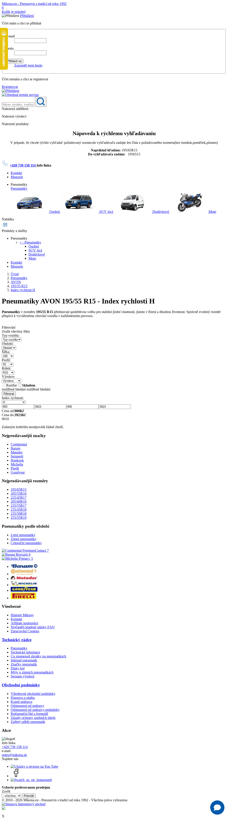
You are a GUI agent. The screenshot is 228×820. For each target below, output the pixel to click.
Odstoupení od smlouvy (27, 706)
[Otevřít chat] (217, 807)
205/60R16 (18, 501)
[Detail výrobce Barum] (24, 566)
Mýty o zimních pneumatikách (32, 672)
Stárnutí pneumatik (24, 660)
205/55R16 (18, 493)
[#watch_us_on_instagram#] (31, 780)
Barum (15, 448)
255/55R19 (18, 517)
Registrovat (10, 87)
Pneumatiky (19, 188)
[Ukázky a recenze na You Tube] (34, 766)
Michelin (17, 464)
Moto (212, 212)
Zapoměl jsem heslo (28, 65)
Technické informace (25, 652)
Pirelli (15, 468)
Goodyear (18, 472)
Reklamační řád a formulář (29, 714)
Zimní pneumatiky (24, 539)
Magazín (17, 177)
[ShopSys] (23, 804)
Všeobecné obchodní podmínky (33, 694)
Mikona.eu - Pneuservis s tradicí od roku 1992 (34, 4)
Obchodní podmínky (21, 685)
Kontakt (16, 173)
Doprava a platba (23, 698)
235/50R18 (18, 513)
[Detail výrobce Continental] (24, 574)
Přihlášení (27, 16)
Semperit (17, 456)
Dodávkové (161, 212)
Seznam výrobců (22, 676)
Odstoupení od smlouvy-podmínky (35, 710)
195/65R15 (18, 489)
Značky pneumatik (24, 664)
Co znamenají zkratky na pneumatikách (38, 656)
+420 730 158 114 (23, 165)
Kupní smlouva (21, 702)
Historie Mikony (22, 615)
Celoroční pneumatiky (26, 543)
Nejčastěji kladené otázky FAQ (33, 627)
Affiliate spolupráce (24, 623)
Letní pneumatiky (23, 535)
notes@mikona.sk (14, 755)
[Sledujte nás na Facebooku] (16, 776)
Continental (19, 444)
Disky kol (17, 668)
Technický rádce (16, 639)
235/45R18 (18, 509)
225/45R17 (18, 497)
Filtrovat (9, 393)
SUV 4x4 (106, 212)
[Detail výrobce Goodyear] (24, 590)
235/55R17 (18, 505)
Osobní (55, 212)
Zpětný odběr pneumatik (28, 722)
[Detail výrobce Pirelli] (23, 598)
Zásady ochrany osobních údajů (33, 718)
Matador (16, 452)
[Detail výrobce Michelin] (24, 585)
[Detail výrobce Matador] (24, 578)
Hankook (17, 460)
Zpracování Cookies (25, 631)
